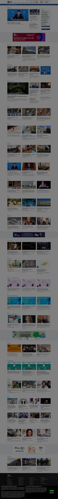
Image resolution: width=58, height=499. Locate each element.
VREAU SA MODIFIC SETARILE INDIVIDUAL (51, 492)
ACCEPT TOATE (51, 490)
